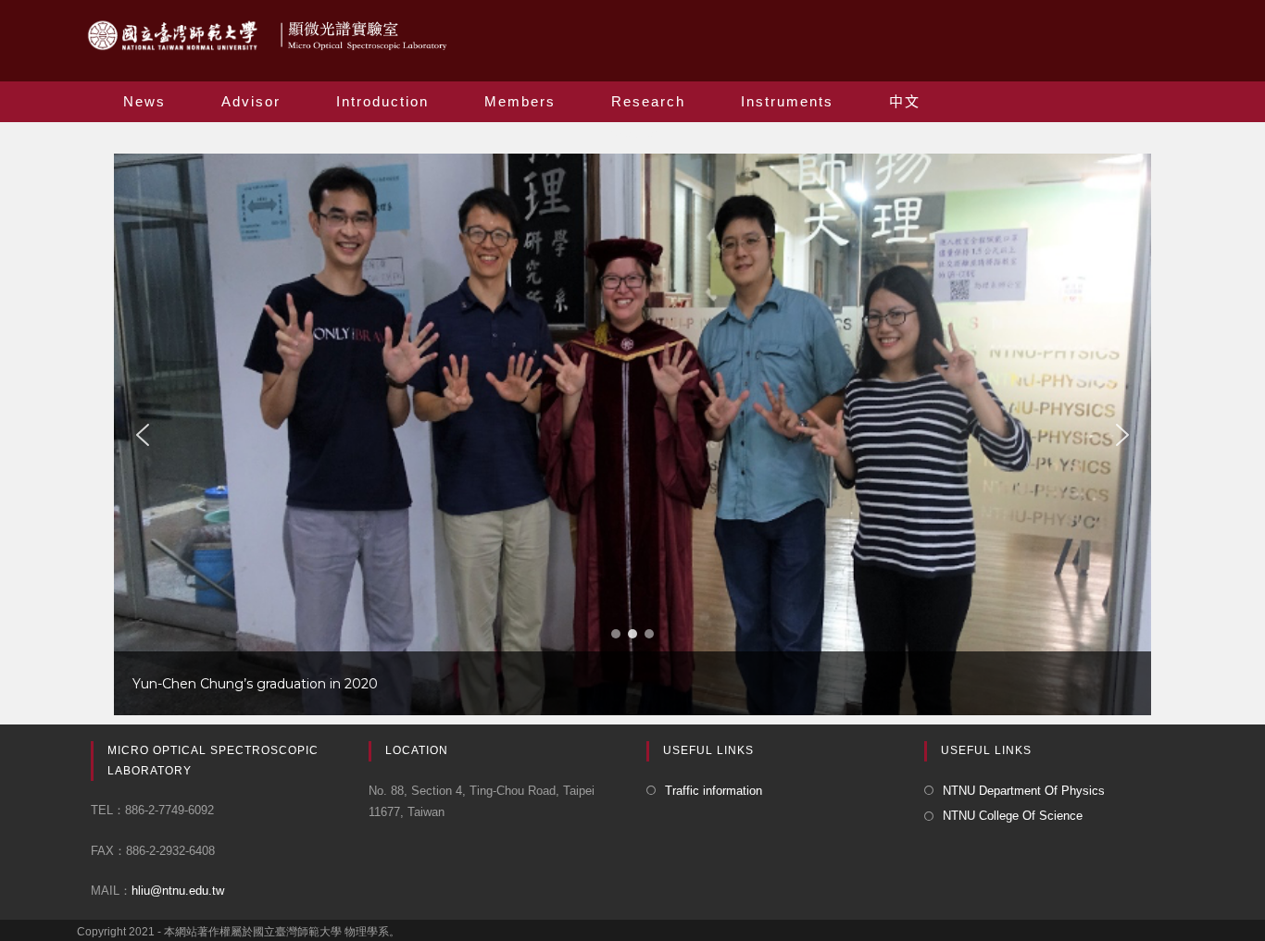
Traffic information (713, 791)
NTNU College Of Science (1013, 816)
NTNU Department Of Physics (1024, 791)
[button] (142, 435)
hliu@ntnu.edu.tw (178, 891)
